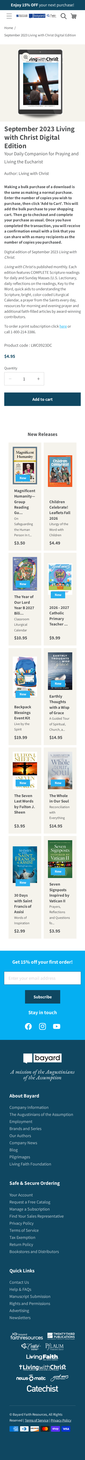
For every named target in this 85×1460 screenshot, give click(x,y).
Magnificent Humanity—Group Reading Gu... (24, 501)
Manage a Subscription (29, 1209)
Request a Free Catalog (29, 1202)
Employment (20, 1121)
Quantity (10, 368)
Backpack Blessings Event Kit (22, 712)
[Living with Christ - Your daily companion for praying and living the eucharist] (42, 1368)
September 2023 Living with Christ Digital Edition (40, 35)
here (63, 326)
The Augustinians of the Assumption (41, 1114)
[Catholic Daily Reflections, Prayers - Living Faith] (42, 1358)
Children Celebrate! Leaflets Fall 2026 (59, 510)
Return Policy (21, 1244)
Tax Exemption (22, 1237)
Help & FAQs (20, 1289)
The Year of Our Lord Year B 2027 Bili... (24, 605)
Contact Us (19, 1282)
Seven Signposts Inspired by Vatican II (59, 892)
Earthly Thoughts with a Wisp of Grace (59, 704)
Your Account (21, 1195)
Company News (23, 1142)
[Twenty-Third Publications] (61, 1337)
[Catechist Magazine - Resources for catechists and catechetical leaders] (42, 1389)
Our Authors (20, 1135)
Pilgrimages (19, 1157)
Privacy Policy (21, 1223)
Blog (13, 1149)
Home (8, 27)
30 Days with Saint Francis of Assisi (23, 903)
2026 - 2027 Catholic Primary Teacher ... (59, 616)
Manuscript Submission (30, 1296)
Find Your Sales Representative (36, 1216)
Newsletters (19, 1317)
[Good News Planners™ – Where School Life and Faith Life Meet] (59, 1379)
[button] (9, 16)
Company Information (29, 1107)
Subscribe (43, 997)
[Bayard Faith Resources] (26, 1337)
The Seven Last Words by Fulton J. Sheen (24, 803)
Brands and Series (25, 1128)
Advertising (19, 1310)
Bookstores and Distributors (34, 1251)
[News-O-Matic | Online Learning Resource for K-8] (31, 1379)
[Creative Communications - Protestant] (31, 1347)
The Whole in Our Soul (59, 798)
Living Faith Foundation (30, 1164)
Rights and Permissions (29, 1303)
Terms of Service (24, 1230)
